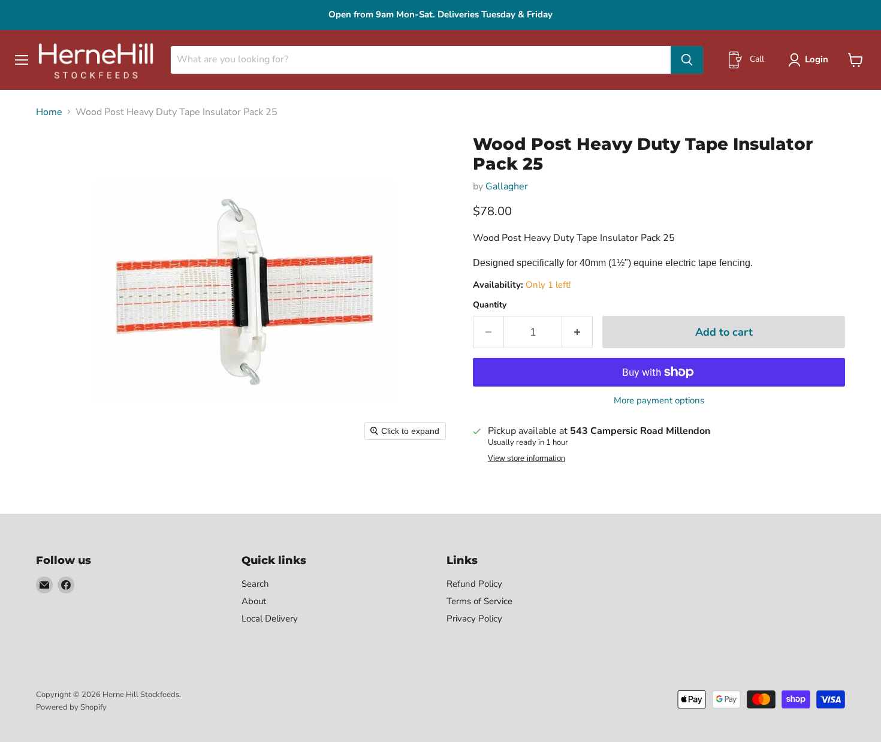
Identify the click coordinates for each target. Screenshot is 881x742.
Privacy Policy (474, 619)
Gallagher (506, 186)
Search (255, 584)
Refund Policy (474, 584)
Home (49, 112)
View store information (526, 458)
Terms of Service (479, 601)
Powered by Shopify (71, 707)
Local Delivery (270, 619)
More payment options (659, 401)
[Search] (687, 60)
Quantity (489, 305)
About (254, 601)
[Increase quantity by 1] (577, 332)
